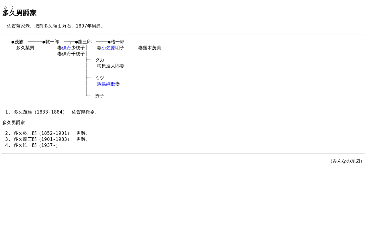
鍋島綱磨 (106, 84)
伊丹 (66, 47)
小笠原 (108, 47)
